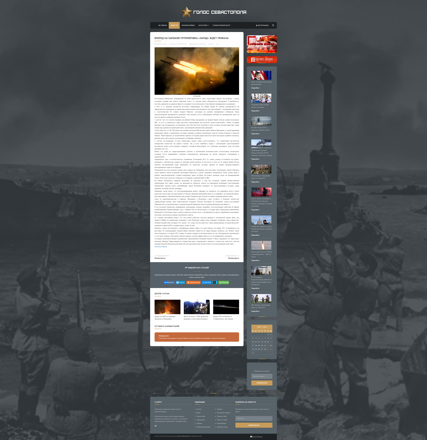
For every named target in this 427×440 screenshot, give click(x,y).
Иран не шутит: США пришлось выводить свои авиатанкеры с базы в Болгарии (196, 318)
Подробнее (255, 88)
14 (265, 342)
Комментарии (221, 423)
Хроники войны (188, 25)
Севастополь (201, 416)
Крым (198, 413)
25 (256, 349)
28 (265, 349)
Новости (174, 25)
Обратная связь (222, 427)
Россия (199, 409)
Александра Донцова (198, 44)
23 (271, 345)
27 (262, 349)
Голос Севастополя (183, 436)
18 (256, 345)
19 (259, 345)
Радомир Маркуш (161, 246)
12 (259, 342)
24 (253, 349)
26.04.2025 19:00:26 (161, 44)
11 (256, 342)
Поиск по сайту (222, 420)
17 (253, 345)
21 (265, 345)
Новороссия (182, 44)
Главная (163, 25)
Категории (203, 25)
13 (262, 342)
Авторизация (263, 25)
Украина (199, 423)
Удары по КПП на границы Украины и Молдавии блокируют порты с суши (165, 318)
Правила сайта (222, 416)
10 (253, 342)
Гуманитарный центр (221, 25)
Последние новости (223, 413)
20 (262, 345)
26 (259, 349)
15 (268, 342)
